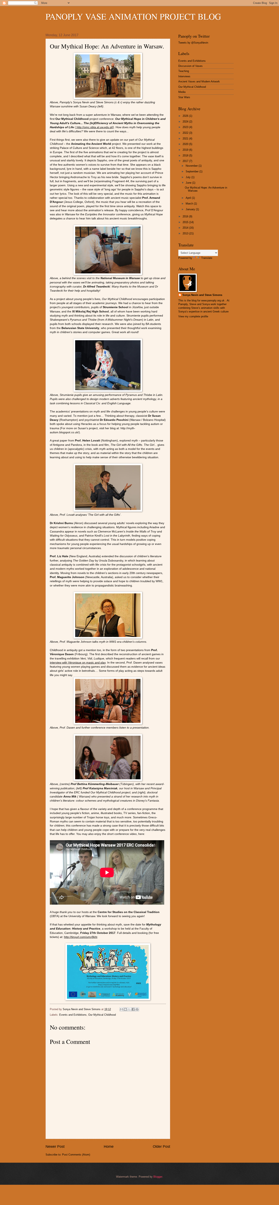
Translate (206, 257)
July (188, 177)
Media (181, 91)
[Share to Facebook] (133, 1009)
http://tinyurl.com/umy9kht (80, 937)
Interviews (184, 76)
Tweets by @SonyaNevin (193, 42)
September (192, 171)
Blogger (157, 1176)
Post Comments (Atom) (76, 1154)
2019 (186, 149)
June (189, 182)
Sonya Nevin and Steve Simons (202, 294)
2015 (186, 222)
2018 (186, 155)
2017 (186, 161)
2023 (186, 127)
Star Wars (184, 97)
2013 (186, 233)
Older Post (161, 1146)
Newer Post (55, 1146)
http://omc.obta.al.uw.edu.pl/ (94, 127)
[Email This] (121, 1009)
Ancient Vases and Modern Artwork (199, 81)
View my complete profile (193, 316)
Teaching (183, 71)
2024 (186, 121)
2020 (186, 144)
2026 (186, 115)
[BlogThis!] (125, 1009)
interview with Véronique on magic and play (78, 662)
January (191, 209)
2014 (186, 227)
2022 (186, 132)
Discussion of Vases (190, 65)
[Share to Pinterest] (137, 1009)
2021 (186, 138)
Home (109, 1146)
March (190, 203)
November (192, 165)
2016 (186, 216)
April (189, 197)
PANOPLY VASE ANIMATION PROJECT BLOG (133, 16)
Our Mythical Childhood (102, 1014)
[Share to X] (129, 1009)
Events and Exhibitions (73, 1014)
